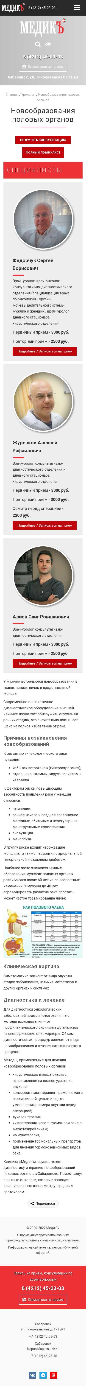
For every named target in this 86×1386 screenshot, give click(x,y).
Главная (12, 94)
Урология (28, 94)
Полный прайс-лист (43, 152)
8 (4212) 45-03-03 (41, 8)
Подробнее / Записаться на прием (44, 351)
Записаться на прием (45, 66)
